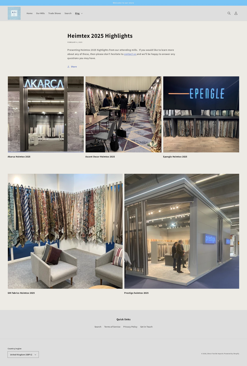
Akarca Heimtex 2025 (19, 156)
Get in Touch (146, 326)
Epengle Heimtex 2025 (175, 156)
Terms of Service (112, 326)
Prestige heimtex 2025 (136, 292)
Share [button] (74, 66)
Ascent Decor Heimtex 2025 (100, 156)
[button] (229, 13)
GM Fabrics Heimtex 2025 (21, 292)
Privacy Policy (130, 326)
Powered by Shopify (231, 354)
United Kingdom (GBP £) (21, 354)
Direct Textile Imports (215, 354)
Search (98, 326)
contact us (130, 54)
